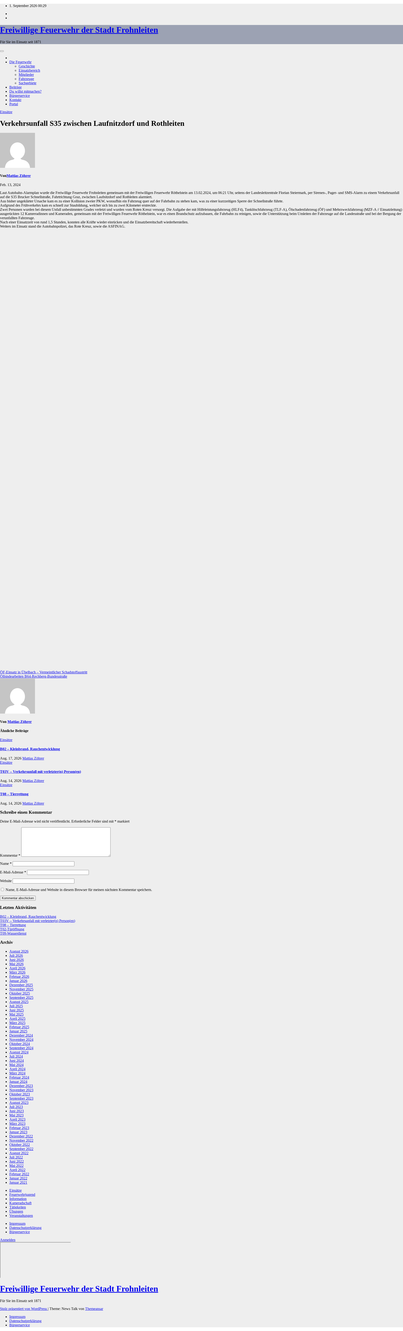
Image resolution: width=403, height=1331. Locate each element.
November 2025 (21, 989)
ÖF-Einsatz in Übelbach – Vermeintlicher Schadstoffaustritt (43, 672)
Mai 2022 (16, 1166)
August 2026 (18, 951)
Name (6, 864)
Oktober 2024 (19, 1044)
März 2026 (17, 972)
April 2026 (17, 968)
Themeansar (94, 1309)
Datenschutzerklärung (25, 1228)
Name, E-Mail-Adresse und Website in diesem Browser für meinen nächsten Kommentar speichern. (79, 890)
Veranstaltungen (21, 1216)
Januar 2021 (18, 1182)
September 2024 (21, 1048)
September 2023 (21, 1098)
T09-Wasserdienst (13, 933)
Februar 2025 (19, 1027)
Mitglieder (26, 75)
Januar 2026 (18, 981)
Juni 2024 (16, 1061)
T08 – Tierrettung (14, 794)
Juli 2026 (16, 956)
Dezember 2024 (21, 1035)
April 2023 (17, 1119)
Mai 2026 (16, 964)
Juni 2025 (16, 1010)
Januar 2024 (18, 1082)
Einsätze (6, 112)
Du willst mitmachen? (25, 91)
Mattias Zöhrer (19, 176)
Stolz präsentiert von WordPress (24, 1309)
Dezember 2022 (21, 1136)
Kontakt (15, 100)
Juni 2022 (16, 1161)
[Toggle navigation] (2, 51)
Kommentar (10, 855)
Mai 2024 (16, 1065)
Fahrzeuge (26, 79)
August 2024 (18, 1052)
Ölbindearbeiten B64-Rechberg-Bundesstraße (33, 676)
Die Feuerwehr (20, 62)
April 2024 (17, 1069)
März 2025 (17, 1023)
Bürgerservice (19, 96)
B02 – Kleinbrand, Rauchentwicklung (30, 749)
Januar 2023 (18, 1132)
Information (18, 1199)
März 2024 (17, 1073)
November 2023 (21, 1090)
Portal (13, 104)
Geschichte (27, 66)
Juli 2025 (16, 1006)
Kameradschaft (20, 1203)
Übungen (16, 1211)
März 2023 (17, 1124)
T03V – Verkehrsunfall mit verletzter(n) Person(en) (40, 772)
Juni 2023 (16, 1111)
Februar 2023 (19, 1128)
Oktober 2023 (19, 1094)
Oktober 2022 (19, 1145)
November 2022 (21, 1140)
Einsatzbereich (29, 70)
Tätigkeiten (17, 1207)
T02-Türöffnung (12, 929)
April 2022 (17, 1170)
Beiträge (15, 87)
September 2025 (21, 998)
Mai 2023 (16, 1115)
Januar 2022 (18, 1178)
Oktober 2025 (19, 993)
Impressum (17, 1223)
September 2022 (21, 1149)
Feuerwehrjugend (22, 1195)
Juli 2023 (16, 1107)
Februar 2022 (19, 1174)
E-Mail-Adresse (13, 872)
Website (6, 881)
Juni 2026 (16, 960)
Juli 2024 (16, 1056)
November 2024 (21, 1040)
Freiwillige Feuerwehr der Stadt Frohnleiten (79, 30)
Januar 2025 (18, 1031)
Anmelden (7, 1240)
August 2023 (18, 1103)
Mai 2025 (16, 1014)
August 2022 (18, 1153)
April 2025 (17, 1019)
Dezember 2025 (21, 985)
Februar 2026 (19, 977)
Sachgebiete (27, 83)
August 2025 (18, 1002)
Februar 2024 (19, 1077)
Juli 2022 (16, 1157)
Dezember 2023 (21, 1086)
